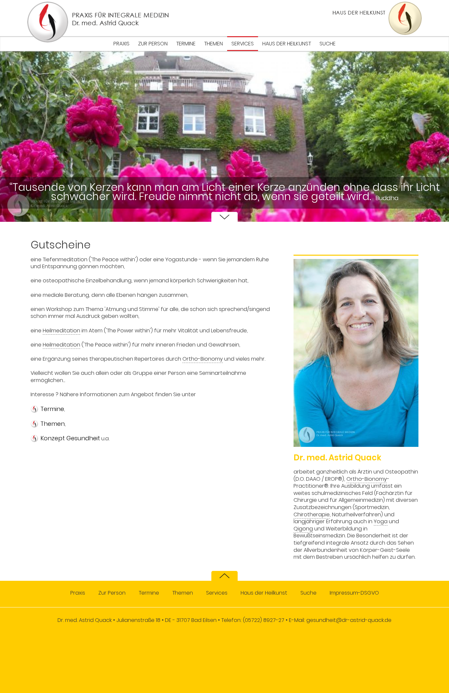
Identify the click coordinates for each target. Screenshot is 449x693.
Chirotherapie (312, 514)
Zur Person (153, 43)
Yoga (381, 521)
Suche (327, 43)
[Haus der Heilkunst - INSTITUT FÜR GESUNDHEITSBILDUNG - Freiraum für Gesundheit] (364, 18)
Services (242, 43)
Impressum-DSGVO (354, 593)
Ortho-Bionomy (202, 359)
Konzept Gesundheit (70, 438)
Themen (213, 43)
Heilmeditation (61, 330)
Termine (186, 43)
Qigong (303, 528)
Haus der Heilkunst (286, 43)
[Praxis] (98, 22)
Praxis (121, 43)
